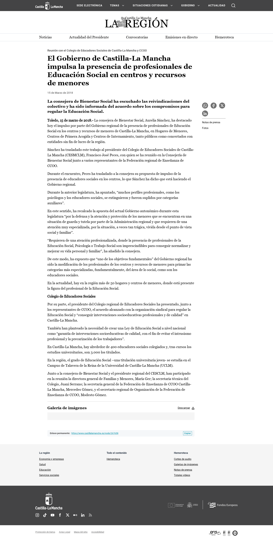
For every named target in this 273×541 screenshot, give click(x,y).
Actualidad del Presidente (89, 37)
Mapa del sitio (81, 532)
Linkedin (83, 515)
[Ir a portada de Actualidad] (136, 23)
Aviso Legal (64, 532)
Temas (114, 5)
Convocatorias (137, 37)
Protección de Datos (45, 532)
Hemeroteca (224, 37)
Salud (42, 464)
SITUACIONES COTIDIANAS (150, 5)
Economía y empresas (51, 459)
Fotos (205, 128)
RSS (90, 515)
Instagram (37, 515)
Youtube (52, 515)
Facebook (60, 515)
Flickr (75, 515)
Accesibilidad (97, 532)
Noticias (45, 37)
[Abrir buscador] (233, 5)
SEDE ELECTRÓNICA (89, 5)
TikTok (45, 515)
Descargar (184, 407)
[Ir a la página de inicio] (49, 5)
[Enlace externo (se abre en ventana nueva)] (223, 533)
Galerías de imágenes (186, 464)
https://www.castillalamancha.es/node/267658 (94, 433)
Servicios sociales (49, 475)
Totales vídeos (182, 475)
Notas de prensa (211, 122)
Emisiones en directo (181, 37)
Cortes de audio (182, 459)
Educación (45, 469)
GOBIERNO (188, 5)
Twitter (67, 515)
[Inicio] (78, 501)
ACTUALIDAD (216, 5)
